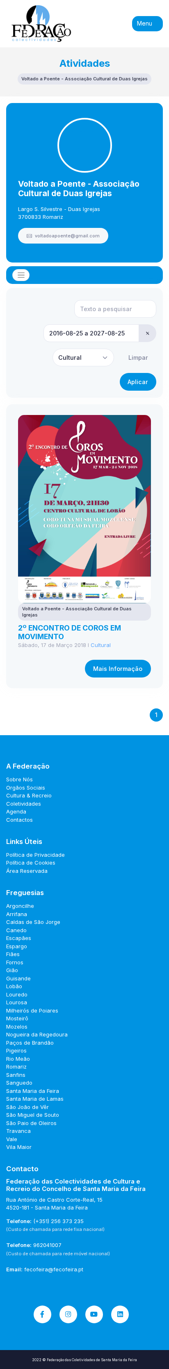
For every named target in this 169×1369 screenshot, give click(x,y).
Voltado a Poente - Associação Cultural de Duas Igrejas (78, 188)
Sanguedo (19, 1082)
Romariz (16, 1066)
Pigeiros (16, 1050)
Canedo (16, 930)
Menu (145, 23)
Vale (11, 1139)
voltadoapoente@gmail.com (67, 236)
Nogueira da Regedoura (37, 1034)
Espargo (16, 946)
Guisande (18, 978)
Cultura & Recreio (29, 795)
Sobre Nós (19, 779)
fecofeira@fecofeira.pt (53, 1269)
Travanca (18, 1131)
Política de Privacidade (35, 854)
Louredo (16, 994)
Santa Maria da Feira (32, 1091)
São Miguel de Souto (32, 1114)
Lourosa (16, 1002)
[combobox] (83, 357)
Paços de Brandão (30, 1042)
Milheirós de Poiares (32, 1010)
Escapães (18, 938)
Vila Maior (19, 1147)
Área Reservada (27, 870)
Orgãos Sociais (25, 787)
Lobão (14, 986)
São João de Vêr (27, 1107)
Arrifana (16, 914)
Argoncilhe (20, 906)
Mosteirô (17, 1018)
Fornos (14, 962)
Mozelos (16, 1026)
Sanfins (15, 1074)
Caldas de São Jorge (33, 922)
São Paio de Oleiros (31, 1123)
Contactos (19, 819)
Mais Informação (117, 668)
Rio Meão (18, 1058)
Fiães (13, 954)
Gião (12, 970)
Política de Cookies (30, 862)
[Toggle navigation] (21, 275)
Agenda (16, 811)
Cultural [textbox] (70, 357)
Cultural (101, 645)
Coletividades (23, 803)
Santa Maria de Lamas (35, 1098)
